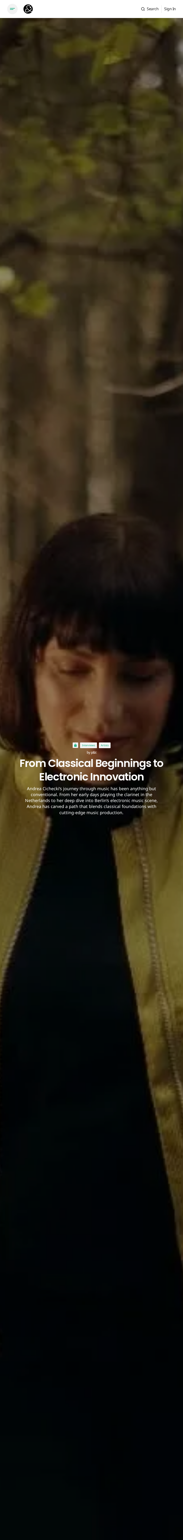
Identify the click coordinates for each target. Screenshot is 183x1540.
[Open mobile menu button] (12, 9)
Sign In (170, 8)
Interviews (88, 745)
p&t (94, 752)
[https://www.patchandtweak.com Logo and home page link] (28, 9)
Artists (105, 745)
